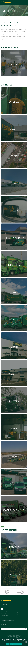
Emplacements (5, 618)
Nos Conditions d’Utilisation (8, 620)
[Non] (26, 642)
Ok (7, 644)
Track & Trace (5, 615)
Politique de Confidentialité (16, 644)
